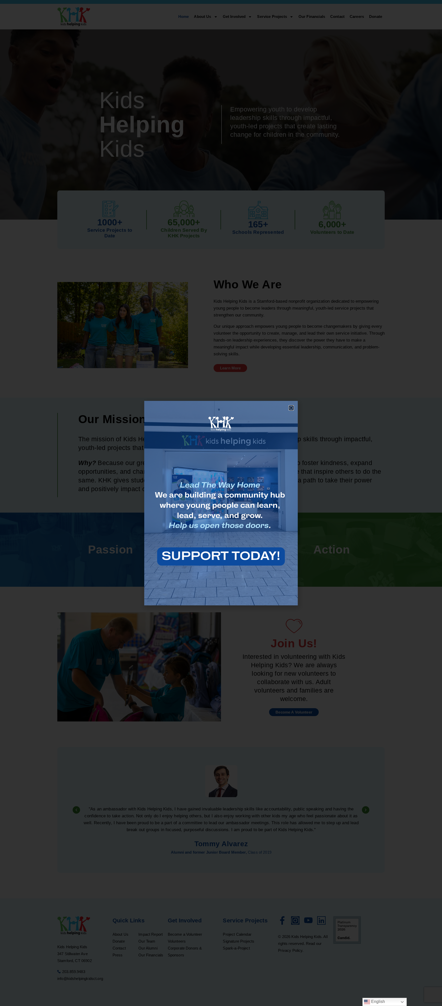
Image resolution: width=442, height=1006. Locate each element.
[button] (291, 408)
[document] (221, 503)
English (377, 1001)
